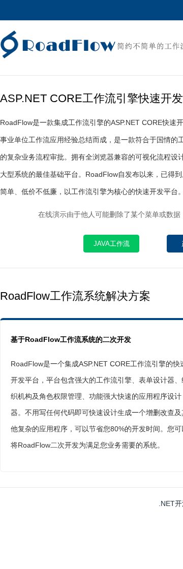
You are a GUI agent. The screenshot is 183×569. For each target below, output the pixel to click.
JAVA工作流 (112, 243)
